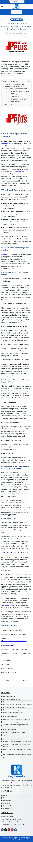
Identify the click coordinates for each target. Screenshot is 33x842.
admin (10, 33)
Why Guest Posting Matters (14, 86)
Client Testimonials (16, 101)
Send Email (10, 645)
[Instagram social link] (9, 829)
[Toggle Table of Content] (28, 81)
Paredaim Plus (6, 144)
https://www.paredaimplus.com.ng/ (14, 641)
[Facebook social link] (2, 829)
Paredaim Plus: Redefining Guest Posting (18, 89)
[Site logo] (16, 6)
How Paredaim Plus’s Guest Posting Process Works (20, 95)
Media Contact (11, 105)
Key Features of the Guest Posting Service (19, 92)
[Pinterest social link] (12, 829)
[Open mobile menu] (2, 6)
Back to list (16, 680)
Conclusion (14, 103)
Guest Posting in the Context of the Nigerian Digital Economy (19, 98)
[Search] (31, 6)
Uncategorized (16, 19)
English (14, 1)
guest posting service (12, 553)
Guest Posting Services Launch (14, 84)
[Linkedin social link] (15, 829)
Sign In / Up (16, 12)
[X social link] (5, 829)
